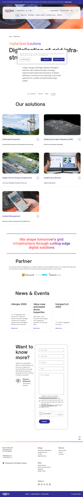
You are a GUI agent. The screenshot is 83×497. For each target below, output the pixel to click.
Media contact (41, 471)
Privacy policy (45, 494)
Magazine (40, 469)
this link (46, 407)
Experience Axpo (50, 15)
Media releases (42, 465)
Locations (61, 454)
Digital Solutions (42, 456)
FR (28, 10)
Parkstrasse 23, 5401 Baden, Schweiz (15, 463)
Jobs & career (62, 450)
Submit (44, 421)
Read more (14, 328)
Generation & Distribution (44, 450)
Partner (40, 94)
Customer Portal (64, 10)
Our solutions (31, 94)
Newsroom (24, 15)
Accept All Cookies (59, 59)
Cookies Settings (25, 59)
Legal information (35, 494)
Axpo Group (68, 2)
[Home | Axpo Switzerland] (10, 11)
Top (79, 439)
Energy (17, 15)
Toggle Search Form (77, 10)
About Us (59, 15)
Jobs (71, 10)
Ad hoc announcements (44, 467)
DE (26, 10)
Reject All (46, 59)
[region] (42, 57)
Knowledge (31, 15)
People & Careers (40, 15)
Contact (53, 94)
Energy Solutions (42, 452)
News (46, 94)
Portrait (40, 454)
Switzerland (20, 10)
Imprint (27, 494)
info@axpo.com (7, 455)
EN (30, 10)
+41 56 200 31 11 (7, 457)
